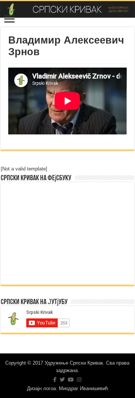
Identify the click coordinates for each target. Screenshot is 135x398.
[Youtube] (71, 379)
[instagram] (79, 379)
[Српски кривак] (67, 9)
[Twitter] (62, 379)
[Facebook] (54, 379)
